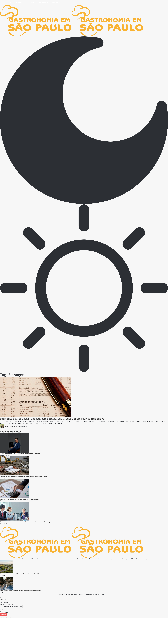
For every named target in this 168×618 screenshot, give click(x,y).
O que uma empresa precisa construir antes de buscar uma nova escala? (20, 453)
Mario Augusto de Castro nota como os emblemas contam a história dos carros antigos (20, 590)
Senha (1, 609)
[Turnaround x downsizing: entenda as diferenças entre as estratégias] (14, 488)
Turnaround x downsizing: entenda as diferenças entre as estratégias (19, 499)
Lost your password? (5, 617)
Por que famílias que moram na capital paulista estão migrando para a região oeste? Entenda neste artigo (24, 573)
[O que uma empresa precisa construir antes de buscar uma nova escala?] (14, 443)
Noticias (15, 426)
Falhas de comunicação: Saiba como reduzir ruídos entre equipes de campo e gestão (23, 476)
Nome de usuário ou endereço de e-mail (11, 606)
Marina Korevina (8, 426)
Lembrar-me (4, 612)
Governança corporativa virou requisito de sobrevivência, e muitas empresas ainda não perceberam (28, 522)
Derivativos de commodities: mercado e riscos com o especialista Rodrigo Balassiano (52, 418)
